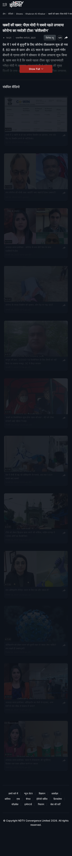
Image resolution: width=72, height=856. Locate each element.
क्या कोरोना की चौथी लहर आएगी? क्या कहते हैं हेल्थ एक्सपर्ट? (30, 192)
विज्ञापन (42, 793)
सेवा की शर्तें (55, 804)
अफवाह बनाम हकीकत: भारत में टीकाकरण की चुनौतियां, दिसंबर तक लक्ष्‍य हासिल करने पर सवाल (28, 761)
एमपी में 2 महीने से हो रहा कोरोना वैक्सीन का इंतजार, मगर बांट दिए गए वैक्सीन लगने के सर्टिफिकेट (30, 136)
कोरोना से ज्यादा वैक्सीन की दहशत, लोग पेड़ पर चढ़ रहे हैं (29, 304)
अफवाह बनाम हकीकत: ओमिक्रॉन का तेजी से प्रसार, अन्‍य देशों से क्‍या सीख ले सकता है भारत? (29, 704)
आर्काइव (54, 793)
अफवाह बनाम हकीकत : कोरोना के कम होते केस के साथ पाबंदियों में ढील (28, 249)
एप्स (18, 798)
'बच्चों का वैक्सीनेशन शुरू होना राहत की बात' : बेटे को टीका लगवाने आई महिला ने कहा (29, 419)
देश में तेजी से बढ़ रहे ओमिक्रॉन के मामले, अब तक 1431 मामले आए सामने (29, 477)
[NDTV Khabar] (16, 3)
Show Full (35, 68)
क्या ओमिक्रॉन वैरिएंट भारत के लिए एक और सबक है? (27, 590)
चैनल (28, 798)
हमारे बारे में (13, 793)
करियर (7, 798)
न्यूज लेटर (28, 793)
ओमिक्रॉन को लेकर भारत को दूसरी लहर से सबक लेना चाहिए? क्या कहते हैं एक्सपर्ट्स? (30, 646)
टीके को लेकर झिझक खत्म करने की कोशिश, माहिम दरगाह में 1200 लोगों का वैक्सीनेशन (30, 534)
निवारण (41, 804)
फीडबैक (15, 804)
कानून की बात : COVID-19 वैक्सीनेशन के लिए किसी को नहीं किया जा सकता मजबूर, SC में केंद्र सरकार (31, 361)
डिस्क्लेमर (57, 798)
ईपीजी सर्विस (42, 798)
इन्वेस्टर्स (28, 804)
